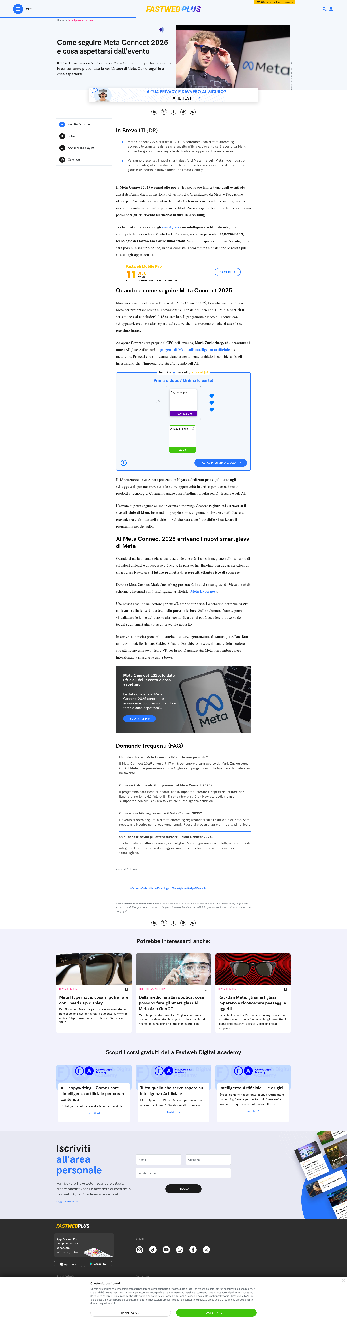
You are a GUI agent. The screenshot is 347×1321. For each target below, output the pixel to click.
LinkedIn (154, 112)
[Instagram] (139, 1249)
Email (193, 112)
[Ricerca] (325, 9)
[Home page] (173, 9)
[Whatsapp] (179, 1249)
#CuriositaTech (138, 888)
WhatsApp (183, 112)
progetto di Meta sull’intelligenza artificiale (195, 349)
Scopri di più (140, 718)
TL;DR (148, 130)
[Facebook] (193, 1249)
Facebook (174, 112)
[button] (183, 402)
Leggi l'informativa (67, 1201)
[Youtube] (166, 1249)
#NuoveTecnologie (159, 888)
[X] (206, 1249)
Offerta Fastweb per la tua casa (277, 2)
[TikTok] (153, 1249)
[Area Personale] (331, 9)
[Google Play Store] (98, 1264)
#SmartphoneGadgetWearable (188, 888)
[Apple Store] (68, 1264)
